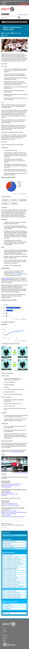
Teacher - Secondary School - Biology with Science (12, 559)
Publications (4, 640)
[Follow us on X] (27, 15)
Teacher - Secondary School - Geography (10, 577)
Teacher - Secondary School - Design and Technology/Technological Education (10, 569)
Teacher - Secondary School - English (9, 573)
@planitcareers (6, 638)
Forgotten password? (22, 14)
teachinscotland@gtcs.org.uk (11, 503)
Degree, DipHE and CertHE (8, 606)
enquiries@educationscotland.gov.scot (13, 484)
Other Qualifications (7, 608)
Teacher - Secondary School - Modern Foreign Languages (13, 586)
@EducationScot (6, 487)
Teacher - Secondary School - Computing (10, 566)
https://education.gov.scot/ (11, 485)
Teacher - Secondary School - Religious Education (12, 597)
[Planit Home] (7, 12)
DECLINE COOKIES (23, 4)
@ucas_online (5, 515)
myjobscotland (15, 451)
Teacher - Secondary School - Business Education (12, 561)
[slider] (4, 527)
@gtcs (3, 495)
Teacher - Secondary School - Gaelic (9, 575)
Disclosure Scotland (5, 279)
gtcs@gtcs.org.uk (8, 492)
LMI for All (23, 193)
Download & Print (16, 34)
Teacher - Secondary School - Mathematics (10, 584)
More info (4, 4)
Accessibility (4, 629)
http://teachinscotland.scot (11, 505)
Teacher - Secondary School (8, 555)
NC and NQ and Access (7, 604)
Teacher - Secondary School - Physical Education (11, 593)
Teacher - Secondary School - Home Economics (11, 582)
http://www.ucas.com (10, 510)
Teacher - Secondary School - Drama (9, 571)
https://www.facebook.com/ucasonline (14, 516)
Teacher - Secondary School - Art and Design (11, 557)
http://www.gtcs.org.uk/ (10, 494)
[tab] (14, 542)
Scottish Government (21, 472)
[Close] (27, 1)
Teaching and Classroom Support (9, 535)
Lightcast (23, 319)
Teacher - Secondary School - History (9, 580)
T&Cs (3, 633)
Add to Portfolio (6, 34)
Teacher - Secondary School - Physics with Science (12, 595)
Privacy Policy (4, 631)
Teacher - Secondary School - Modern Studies (11, 588)
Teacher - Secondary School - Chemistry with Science (12, 563)
